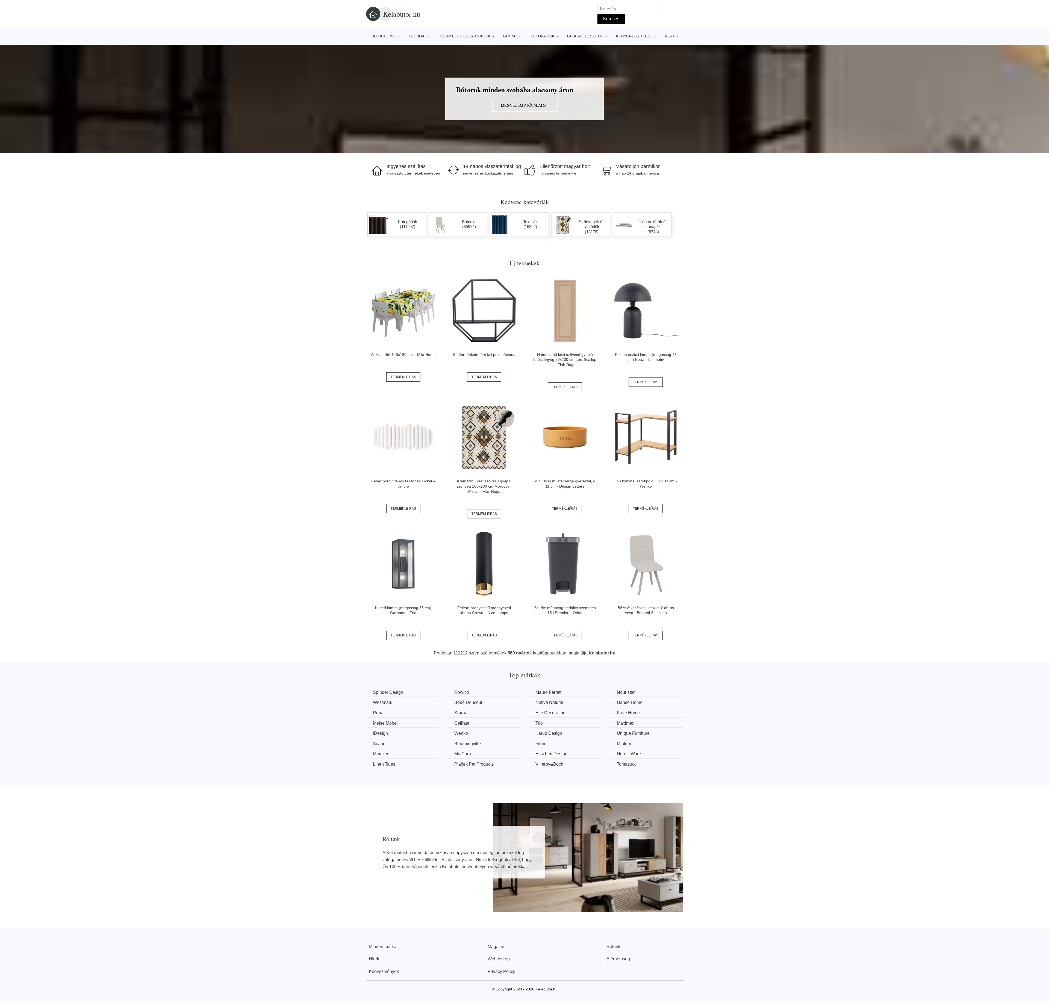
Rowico (461, 692)
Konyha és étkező (634, 36)
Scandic (381, 743)
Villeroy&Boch (549, 764)
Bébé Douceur (468, 702)
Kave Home (628, 712)
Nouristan (626, 692)
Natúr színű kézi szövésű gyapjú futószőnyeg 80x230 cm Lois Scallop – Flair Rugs (564, 359)
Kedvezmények (384, 971)
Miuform (624, 743)
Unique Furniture (633, 733)
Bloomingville (467, 743)
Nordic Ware (629, 753)
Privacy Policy (501, 971)
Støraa (460, 712)
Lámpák (510, 36)
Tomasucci (627, 764)
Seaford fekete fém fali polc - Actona (484, 354)
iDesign (380, 733)
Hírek (374, 959)
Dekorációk (543, 36)
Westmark (382, 702)
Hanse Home (630, 702)
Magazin (496, 946)
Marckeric (382, 753)
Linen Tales (384, 764)
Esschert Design (551, 753)
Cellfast (461, 723)
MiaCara (462, 753)
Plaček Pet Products (474, 764)
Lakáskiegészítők (585, 36)
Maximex (625, 723)
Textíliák (418, 36)
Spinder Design (388, 692)
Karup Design (548, 733)
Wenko (461, 733)
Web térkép (499, 959)
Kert (669, 36)
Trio (539, 723)
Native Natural (549, 702)
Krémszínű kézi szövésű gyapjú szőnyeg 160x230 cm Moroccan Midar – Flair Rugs (484, 486)
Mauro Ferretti (548, 692)
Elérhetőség (618, 959)
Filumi (541, 743)
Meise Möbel (385, 723)
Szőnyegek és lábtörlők (465, 36)
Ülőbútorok (384, 36)
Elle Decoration (550, 712)
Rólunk (613, 946)
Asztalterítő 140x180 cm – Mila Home (403, 354)
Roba (378, 712)
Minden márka (382, 946)
